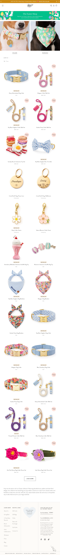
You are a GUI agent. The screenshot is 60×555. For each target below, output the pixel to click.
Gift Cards (14, 511)
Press (5, 539)
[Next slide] (59, 2)
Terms (50, 534)
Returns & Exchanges (14, 523)
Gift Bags (14, 514)
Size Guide (14, 527)
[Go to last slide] (1, 2)
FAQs (13, 518)
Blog (5, 542)
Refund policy (19, 553)
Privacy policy (27, 553)
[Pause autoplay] (56, 1)
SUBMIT (51, 512)
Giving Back (6, 514)
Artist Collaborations (7, 530)
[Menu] (2, 5)
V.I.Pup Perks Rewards (7, 519)
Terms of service (36, 553)
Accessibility (53, 553)
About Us (6, 511)
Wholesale (6, 535)
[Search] (51, 5)
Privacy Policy (45, 534)
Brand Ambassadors (7, 525)
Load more (30, 478)
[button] (56, 5)
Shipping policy (45, 553)
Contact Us (15, 531)
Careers (5, 546)
